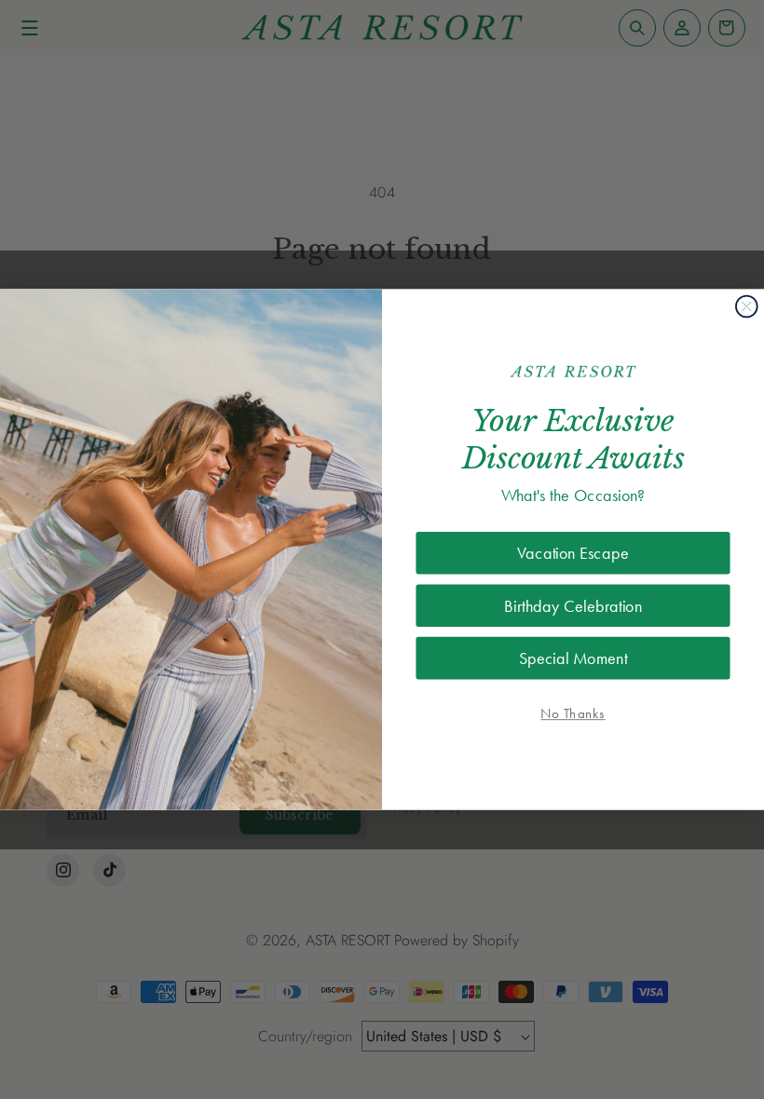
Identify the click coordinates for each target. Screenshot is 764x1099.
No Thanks (572, 714)
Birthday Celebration (573, 605)
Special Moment (573, 658)
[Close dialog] (746, 306)
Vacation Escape (572, 553)
